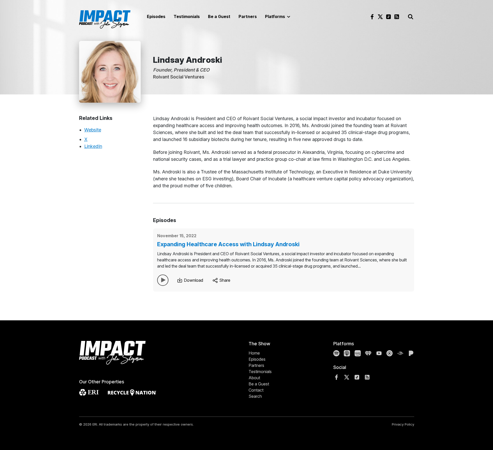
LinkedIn (93, 146)
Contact (256, 390)
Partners (248, 16)
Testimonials (187, 16)
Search (255, 396)
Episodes (156, 16)
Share (224, 280)
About (254, 377)
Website (92, 130)
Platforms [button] (275, 16)
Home (254, 353)
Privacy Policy (403, 424)
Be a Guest (219, 16)
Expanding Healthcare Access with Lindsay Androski (228, 244)
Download (193, 280)
